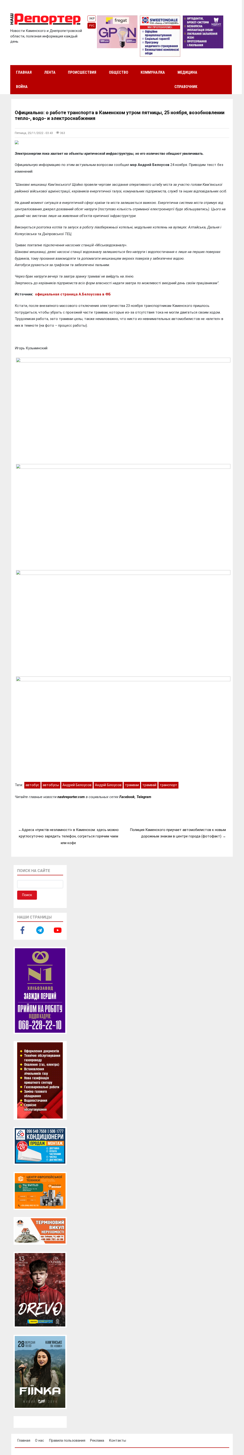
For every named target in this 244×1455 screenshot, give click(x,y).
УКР (92, 18)
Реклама (97, 1440)
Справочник (185, 86)
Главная (24, 72)
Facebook (127, 797)
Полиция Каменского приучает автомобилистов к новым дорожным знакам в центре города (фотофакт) (178, 833)
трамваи (132, 785)
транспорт (168, 785)
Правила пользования (67, 1440)
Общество (118, 72)
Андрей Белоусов (77, 785)
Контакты (117, 1440)
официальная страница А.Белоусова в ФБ (72, 294)
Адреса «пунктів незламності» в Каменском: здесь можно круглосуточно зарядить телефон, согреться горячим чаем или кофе (69, 836)
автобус (32, 785)
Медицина (187, 72)
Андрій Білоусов (108, 785)
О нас (39, 1440)
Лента (50, 72)
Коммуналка (153, 72)
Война (22, 86)
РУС (92, 25)
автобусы (51, 785)
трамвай (149, 785)
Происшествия (82, 72)
